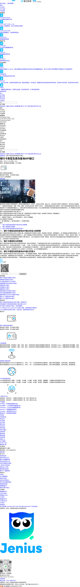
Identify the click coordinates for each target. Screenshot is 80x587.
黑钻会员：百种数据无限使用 (8, 413)
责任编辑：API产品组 (15, 163)
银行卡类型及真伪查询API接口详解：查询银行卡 (13, 302)
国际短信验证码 (4, 469)
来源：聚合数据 (4, 163)
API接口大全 (3, 501)
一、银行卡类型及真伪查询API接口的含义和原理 (13, 225)
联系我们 (2, 452)
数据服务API (3, 491)
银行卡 (22, 106)
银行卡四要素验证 (5, 459)
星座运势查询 (4, 484)
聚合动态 (2, 97)
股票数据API (3, 486)
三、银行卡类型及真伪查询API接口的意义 (11, 228)
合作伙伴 (2, 99)
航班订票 (33, 106)
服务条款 (2, 433)
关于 (1, 93)
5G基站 (7, 106)
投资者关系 (3, 91)
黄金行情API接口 (4, 487)
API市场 (2, 7)
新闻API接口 (3, 478)
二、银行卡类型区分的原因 (7, 226)
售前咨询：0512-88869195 (8, 580)
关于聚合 (2, 95)
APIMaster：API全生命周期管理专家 (10, 407)
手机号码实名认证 (5, 461)
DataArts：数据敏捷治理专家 (8, 409)
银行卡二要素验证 (5, 471)
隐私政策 (2, 435)
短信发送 (2, 106)
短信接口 (2, 504)
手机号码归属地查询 (5, 482)
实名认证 (38, 106)
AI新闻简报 (17, 106)
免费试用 (2, 178)
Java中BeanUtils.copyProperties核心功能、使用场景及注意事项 (18, 308)
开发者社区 (3, 417)
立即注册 (2, 578)
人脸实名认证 (4, 396)
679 (16, 161)
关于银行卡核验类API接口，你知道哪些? (11, 306)
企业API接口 (3, 493)
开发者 (2, 415)
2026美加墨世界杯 (5, 378)
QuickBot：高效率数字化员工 (8, 411)
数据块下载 (3, 444)
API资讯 (2, 502)
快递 (29, 106)
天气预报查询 (4, 476)
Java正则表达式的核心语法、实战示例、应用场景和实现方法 (17, 309)
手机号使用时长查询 (5, 463)
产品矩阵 (2, 11)
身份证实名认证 (4, 457)
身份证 (12, 106)
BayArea (2, 418)
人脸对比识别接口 (5, 465)
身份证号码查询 (4, 480)
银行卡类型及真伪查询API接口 (14, 155)
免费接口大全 (4, 495)
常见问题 (2, 428)
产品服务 (2, 402)
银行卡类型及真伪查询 (6, 325)
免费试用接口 (23, 274)
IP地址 (2, 474)
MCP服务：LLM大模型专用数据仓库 (10, 405)
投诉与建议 (3, 430)
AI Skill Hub (3, 442)
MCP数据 (2, 441)
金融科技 (2, 155)
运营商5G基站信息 (5, 361)
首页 (1, 5)
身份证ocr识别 (4, 467)
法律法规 (2, 431)
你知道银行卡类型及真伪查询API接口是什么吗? (13, 304)
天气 (26, 106)
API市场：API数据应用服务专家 (9, 404)
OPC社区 (2, 9)
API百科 (2, 101)
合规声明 (2, 437)
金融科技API (3, 499)
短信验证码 (3, 456)
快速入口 (2, 439)
